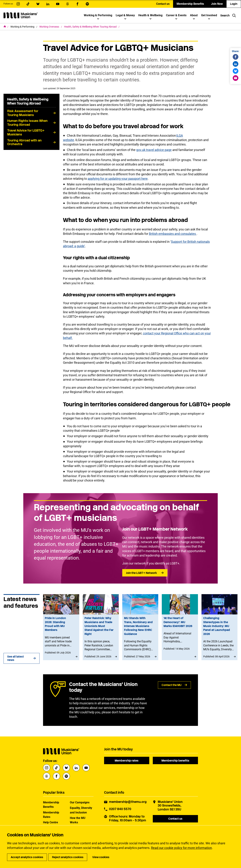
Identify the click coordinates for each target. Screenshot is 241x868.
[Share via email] (235, 78)
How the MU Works (77, 820)
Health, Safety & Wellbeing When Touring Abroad (90, 26)
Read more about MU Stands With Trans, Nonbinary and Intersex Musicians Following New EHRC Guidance (140, 627)
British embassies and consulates (173, 234)
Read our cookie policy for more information (181, 848)
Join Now (217, 3)
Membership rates (126, 760)
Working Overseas (49, 26)
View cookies (100, 857)
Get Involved (209, 15)
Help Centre (50, 822)
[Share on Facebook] (235, 57)
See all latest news (15, 658)
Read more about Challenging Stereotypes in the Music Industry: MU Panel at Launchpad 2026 (219, 627)
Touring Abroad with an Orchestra (24, 142)
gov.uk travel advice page (154, 150)
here (144, 178)
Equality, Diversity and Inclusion (81, 810)
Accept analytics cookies (27, 857)
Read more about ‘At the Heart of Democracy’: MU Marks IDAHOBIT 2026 (180, 627)
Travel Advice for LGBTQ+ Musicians (25, 132)
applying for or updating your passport (114, 178)
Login (233, 3)
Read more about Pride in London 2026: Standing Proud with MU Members (61, 627)
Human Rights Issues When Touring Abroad (27, 123)
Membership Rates (51, 815)
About (194, 15)
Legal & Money (125, 15)
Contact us (163, 3)
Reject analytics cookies (67, 857)
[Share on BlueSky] (235, 71)
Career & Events (176, 15)
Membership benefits (175, 760)
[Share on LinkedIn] (235, 64)
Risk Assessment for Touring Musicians (22, 113)
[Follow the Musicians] (18, 3)
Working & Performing (98, 15)
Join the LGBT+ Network (141, 573)
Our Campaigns (79, 802)
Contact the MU (172, 685)
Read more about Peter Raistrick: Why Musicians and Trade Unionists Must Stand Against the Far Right (101, 627)
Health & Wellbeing (150, 15)
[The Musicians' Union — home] (20, 15)
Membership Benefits (190, 3)
